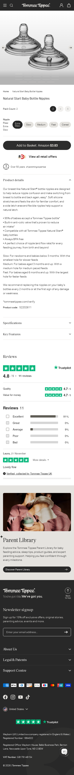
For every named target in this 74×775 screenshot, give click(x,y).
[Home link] (36, 5)
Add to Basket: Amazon (37, 145)
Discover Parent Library (18, 569)
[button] (5, 5)
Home (6, 91)
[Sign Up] (66, 632)
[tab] (18, 74)
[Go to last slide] (3, 47)
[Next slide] (70, 47)
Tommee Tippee (20, 765)
